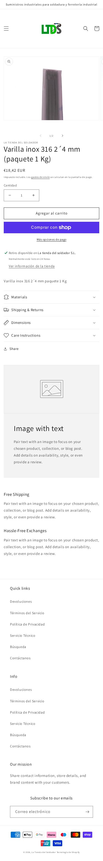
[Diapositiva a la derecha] (62, 135)
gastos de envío (40, 177)
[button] (6, 28)
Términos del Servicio (27, 613)
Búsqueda (18, 646)
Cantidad (10, 185)
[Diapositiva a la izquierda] (40, 135)
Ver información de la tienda (32, 266)
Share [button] (14, 348)
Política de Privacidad (27, 624)
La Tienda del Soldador (44, 852)
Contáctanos (20, 658)
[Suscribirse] (87, 812)
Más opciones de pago (51, 239)
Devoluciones (21, 601)
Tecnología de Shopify (68, 852)
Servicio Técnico (23, 635)
